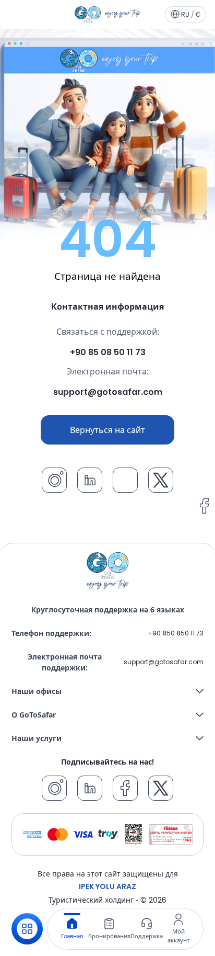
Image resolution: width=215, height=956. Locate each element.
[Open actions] (27, 928)
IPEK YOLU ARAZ (107, 886)
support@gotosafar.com (164, 661)
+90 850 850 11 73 (176, 633)
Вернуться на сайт (107, 430)
